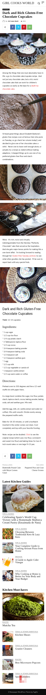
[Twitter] (18, 27)
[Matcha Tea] (23, 606)
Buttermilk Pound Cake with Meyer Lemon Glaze (11, 470)
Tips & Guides (8, 514)
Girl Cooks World (13, 21)
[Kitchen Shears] (7, 636)
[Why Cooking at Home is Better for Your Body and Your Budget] (7, 575)
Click (28, 435)
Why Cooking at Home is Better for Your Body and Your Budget (27, 576)
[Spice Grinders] (7, 678)
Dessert (6, 9)
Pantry (5, 622)
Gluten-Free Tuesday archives (24, 256)
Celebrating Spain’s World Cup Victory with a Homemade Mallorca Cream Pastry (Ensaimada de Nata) (22, 520)
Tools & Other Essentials (26, 631)
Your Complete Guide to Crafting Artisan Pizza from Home (29, 548)
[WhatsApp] (29, 27)
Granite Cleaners (23, 648)
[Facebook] (12, 27)
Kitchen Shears (22, 634)
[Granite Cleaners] (7, 650)
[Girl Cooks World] (4, 21)
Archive (18, 556)
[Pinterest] (23, 27)
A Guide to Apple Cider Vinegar (27, 561)
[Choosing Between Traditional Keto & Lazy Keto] (7, 533)
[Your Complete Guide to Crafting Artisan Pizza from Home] (7, 547)
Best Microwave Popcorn (27, 662)
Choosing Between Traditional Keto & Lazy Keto (27, 534)
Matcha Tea (8, 625)
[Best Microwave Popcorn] (7, 664)
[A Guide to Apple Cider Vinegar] (7, 561)
